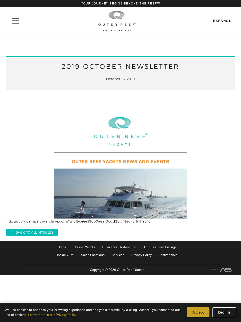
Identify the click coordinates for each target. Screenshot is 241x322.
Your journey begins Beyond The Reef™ (120, 3)
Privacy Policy (141, 255)
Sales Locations (92, 255)
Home (61, 247)
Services (118, 255)
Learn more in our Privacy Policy (52, 315)
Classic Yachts (84, 247)
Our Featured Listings (160, 247)
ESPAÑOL (222, 21)
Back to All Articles (32, 232)
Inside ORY (65, 255)
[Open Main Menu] (15, 21)
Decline (224, 312)
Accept (198, 312)
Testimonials (168, 255)
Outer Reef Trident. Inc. (119, 247)
